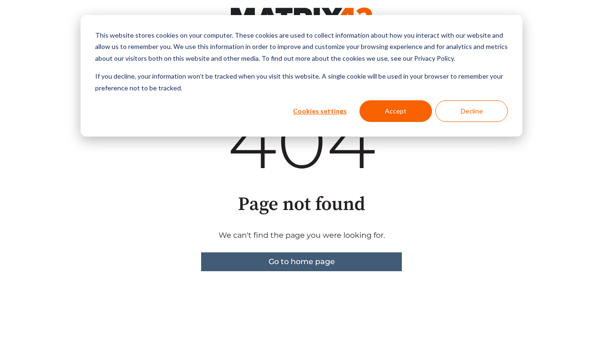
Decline (472, 111)
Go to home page (302, 261)
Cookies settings (320, 111)
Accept (396, 111)
